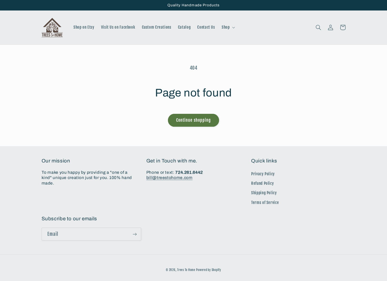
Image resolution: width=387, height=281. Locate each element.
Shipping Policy (264, 192)
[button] (227, 27)
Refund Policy (262, 183)
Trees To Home (186, 270)
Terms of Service (265, 202)
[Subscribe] (134, 234)
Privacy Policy (263, 173)
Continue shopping (193, 120)
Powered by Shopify (208, 270)
